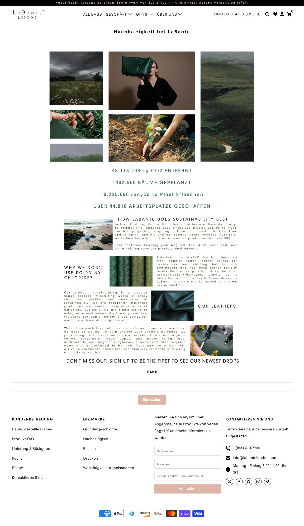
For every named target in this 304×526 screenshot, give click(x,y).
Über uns (167, 15)
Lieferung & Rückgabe (31, 449)
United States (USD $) (237, 14)
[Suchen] (267, 15)
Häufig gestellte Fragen (32, 429)
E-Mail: (152, 372)
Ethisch (89, 449)
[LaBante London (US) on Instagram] (259, 482)
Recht (17, 459)
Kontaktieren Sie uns (30, 478)
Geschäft (117, 15)
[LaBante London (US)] (33, 14)
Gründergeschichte (100, 429)
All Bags (92, 15)
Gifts (142, 15)
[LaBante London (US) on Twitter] (230, 482)
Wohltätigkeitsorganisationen (108, 468)
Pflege (17, 468)
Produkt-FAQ (23, 439)
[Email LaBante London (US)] (268, 482)
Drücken (90, 459)
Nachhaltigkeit (95, 439)
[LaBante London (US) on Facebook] (240, 482)
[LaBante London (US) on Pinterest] (249, 482)
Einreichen (152, 400)
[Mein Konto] (282, 15)
